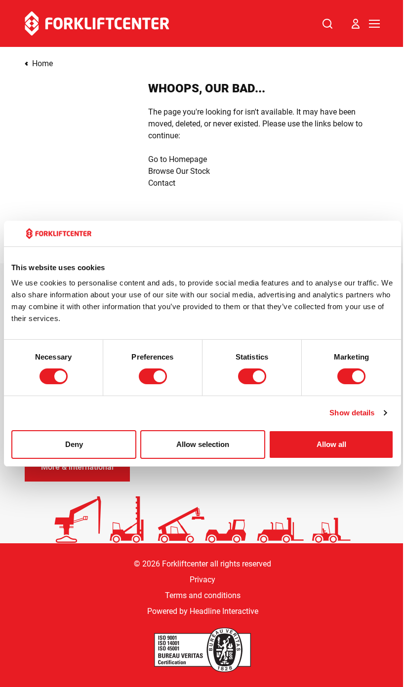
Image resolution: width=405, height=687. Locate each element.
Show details (351, 412)
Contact (161, 183)
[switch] (153, 376)
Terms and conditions (203, 595)
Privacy (202, 579)
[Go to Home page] (97, 23)
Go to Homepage (177, 159)
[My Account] (356, 24)
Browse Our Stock (179, 171)
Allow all (331, 444)
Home (42, 63)
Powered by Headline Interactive (202, 611)
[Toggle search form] (327, 24)
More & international (77, 467)
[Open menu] (374, 24)
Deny (74, 444)
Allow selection (202, 444)
